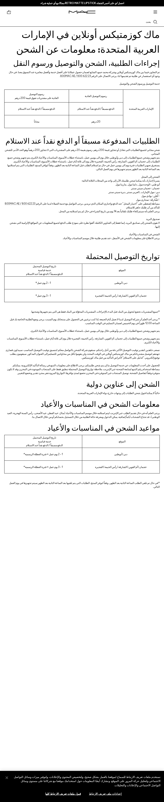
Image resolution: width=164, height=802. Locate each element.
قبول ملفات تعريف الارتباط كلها (63, 794)
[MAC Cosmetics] (82, 12)
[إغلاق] (7, 777)
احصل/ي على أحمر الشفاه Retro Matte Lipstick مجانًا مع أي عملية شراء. (82, 3)
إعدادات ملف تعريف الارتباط (105, 794)
